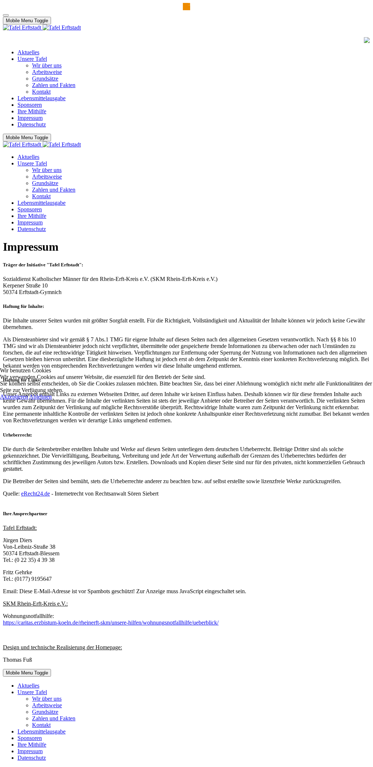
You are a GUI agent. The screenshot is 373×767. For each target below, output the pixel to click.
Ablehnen (40, 397)
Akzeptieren (14, 397)
